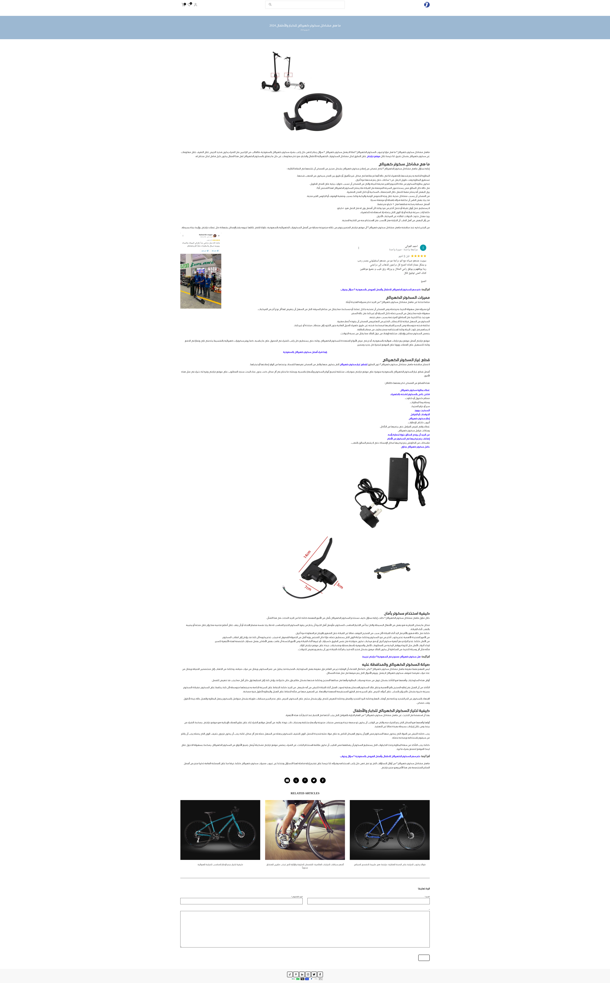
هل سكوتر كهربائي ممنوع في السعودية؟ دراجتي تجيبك (391, 656)
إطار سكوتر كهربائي (419, 418)
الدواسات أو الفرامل (420, 414)
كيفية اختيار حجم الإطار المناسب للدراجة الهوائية (220, 864)
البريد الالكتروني (297, 896)
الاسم (427, 896)
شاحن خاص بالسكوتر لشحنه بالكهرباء (410, 394)
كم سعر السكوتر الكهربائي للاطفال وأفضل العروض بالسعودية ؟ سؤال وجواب (380, 289)
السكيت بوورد (422, 410)
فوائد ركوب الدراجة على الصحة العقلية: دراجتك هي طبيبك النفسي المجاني (390, 864)
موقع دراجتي (374, 156)
